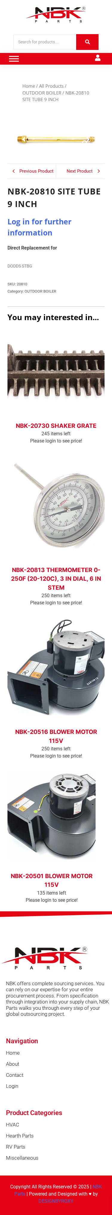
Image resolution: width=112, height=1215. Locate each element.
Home (28, 86)
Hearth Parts (20, 1136)
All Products (51, 86)
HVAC (12, 1125)
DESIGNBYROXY (56, 1201)
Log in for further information (56, 418)
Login (12, 1086)
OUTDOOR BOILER (41, 93)
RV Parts (15, 1147)
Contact (14, 1075)
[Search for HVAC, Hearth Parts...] (87, 42)
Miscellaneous (22, 1158)
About (12, 1064)
